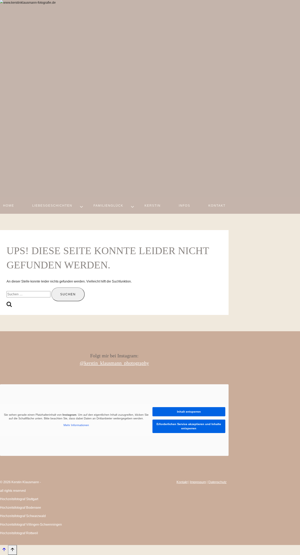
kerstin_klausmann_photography (116, 363)
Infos (184, 205)
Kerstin (152, 205)
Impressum (198, 482)
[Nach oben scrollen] (4, 550)
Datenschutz (217, 482)
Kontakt (217, 205)
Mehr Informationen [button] (76, 425)
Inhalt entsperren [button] (189, 411)
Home (8, 205)
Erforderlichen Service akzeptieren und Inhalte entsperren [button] (189, 426)
